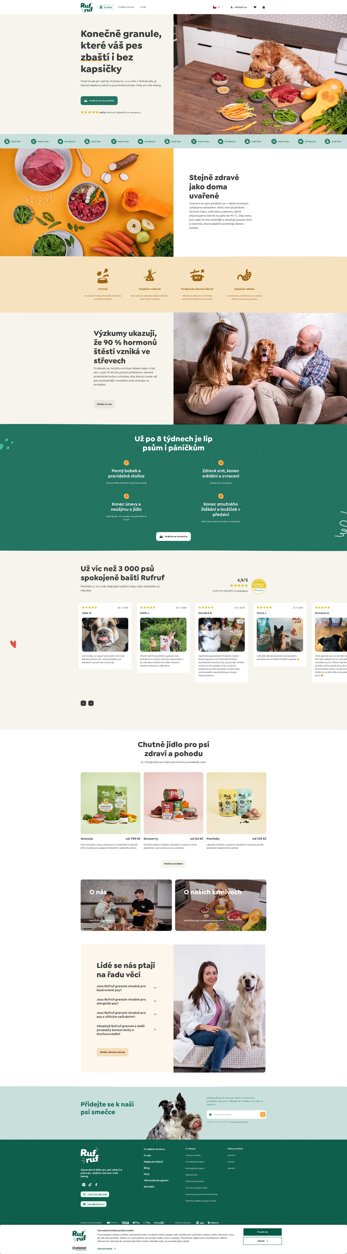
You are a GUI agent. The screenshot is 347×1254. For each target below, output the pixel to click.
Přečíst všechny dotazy (112, 1052)
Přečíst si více (104, 404)
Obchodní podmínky (195, 1181)
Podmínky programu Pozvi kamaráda (202, 1194)
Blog (147, 1168)
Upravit (261, 1241)
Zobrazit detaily (104, 1248)
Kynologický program (195, 1168)
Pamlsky (231, 1168)
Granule (231, 1162)
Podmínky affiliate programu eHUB (201, 1201)
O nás (147, 1155)
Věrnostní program (156, 1180)
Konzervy (231, 1155)
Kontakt (149, 1186)
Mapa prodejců (153, 1161)
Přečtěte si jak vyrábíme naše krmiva (204, 920)
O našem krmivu (154, 1149)
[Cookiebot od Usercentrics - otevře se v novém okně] (79, 1249)
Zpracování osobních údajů (239, 1122)
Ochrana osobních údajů (196, 1188)
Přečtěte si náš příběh (101, 920)
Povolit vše (262, 1232)
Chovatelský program (195, 1162)
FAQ (146, 1174)
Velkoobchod (191, 1175)
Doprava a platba (193, 1155)
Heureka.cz (242, 590)
